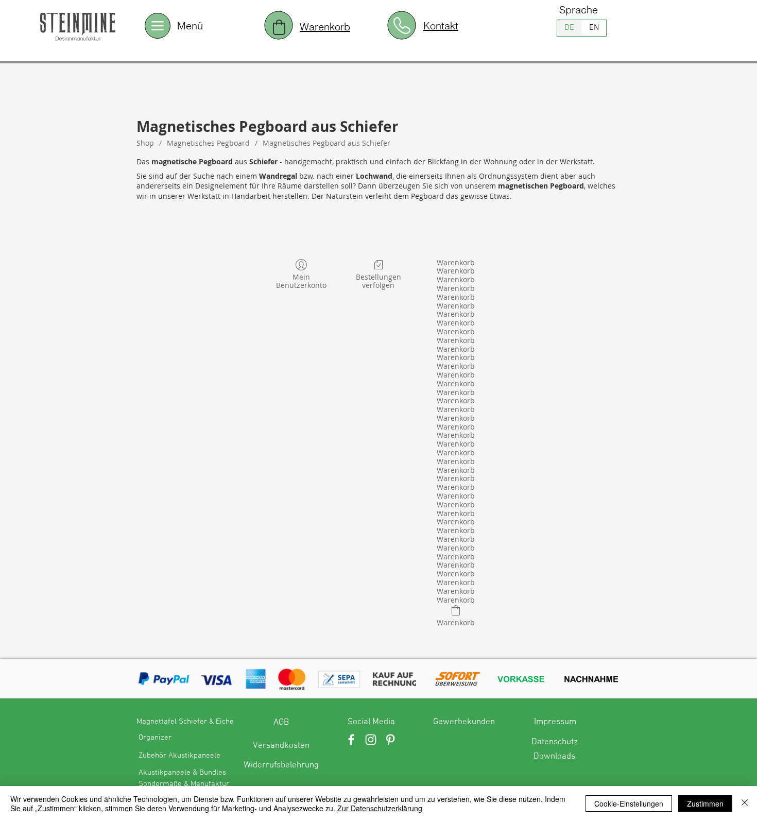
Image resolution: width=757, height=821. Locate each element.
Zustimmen (705, 803)
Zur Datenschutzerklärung (379, 808)
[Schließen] (744, 803)
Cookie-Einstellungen (628, 803)
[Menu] (157, 26)
